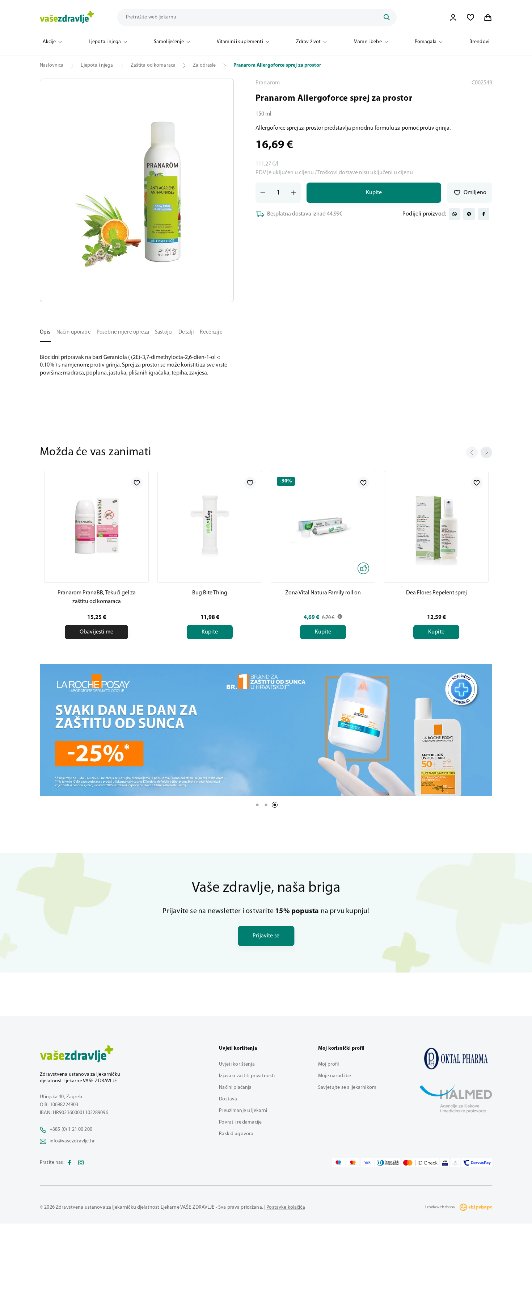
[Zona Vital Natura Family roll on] (323, 525)
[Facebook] (69, 1163)
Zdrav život (308, 42)
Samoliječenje (169, 42)
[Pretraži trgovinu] (386, 17)
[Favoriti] (470, 17)
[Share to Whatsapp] (454, 214)
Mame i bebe (368, 42)
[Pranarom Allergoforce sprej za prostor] (456, 1058)
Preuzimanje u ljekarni (243, 1110)
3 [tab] (275, 805)
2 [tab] (266, 805)
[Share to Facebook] (483, 214)
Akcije (49, 42)
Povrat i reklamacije (240, 1122)
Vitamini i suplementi (240, 42)
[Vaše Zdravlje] (67, 17)
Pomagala (425, 42)
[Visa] (367, 1162)
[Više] (266, 730)
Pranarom (268, 83)
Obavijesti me (96, 632)
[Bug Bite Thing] (210, 525)
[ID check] (420, 1162)
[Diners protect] (455, 1162)
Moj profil (328, 1064)
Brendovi (479, 42)
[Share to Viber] (469, 214)
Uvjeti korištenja (236, 1064)
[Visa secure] (444, 1162)
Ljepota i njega (105, 42)
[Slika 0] (136, 190)
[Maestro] (338, 1162)
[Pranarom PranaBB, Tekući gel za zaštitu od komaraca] (96, 525)
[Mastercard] (352, 1162)
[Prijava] (453, 17)
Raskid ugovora (236, 1134)
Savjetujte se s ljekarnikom (347, 1087)
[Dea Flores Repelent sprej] (436, 525)
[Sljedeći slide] (486, 452)
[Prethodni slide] (472, 452)
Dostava (228, 1099)
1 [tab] (257, 805)
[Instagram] (81, 1163)
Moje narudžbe (334, 1076)
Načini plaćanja (235, 1087)
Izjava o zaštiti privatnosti (247, 1076)
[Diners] (388, 1162)
